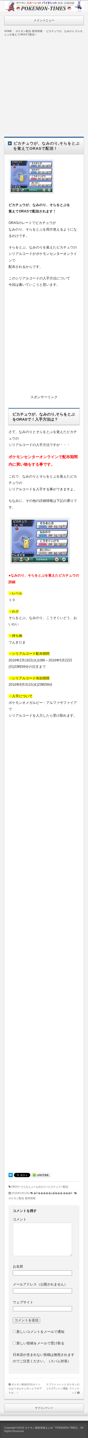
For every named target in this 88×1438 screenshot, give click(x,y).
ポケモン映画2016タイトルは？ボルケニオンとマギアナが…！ (25, 1388)
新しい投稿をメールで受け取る (40, 1343)
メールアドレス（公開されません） (40, 1284)
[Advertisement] (44, 83)
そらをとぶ (27, 1186)
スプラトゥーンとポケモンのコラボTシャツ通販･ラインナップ (62, 1388)
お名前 (18, 1266)
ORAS (15, 1186)
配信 (65, 1186)
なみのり (41, 1186)
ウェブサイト (23, 1302)
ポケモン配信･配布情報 (22, 1198)
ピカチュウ (54, 1186)
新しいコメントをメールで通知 (40, 1331)
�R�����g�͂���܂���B (53, 1193)
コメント (19, 1219)
